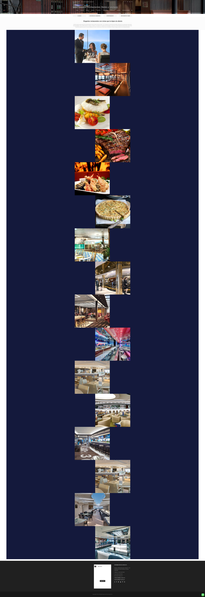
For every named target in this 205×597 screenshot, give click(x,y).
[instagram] (131, 1)
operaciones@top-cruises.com (119, 579)
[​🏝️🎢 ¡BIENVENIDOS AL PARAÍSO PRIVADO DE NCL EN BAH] (102, 574)
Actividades (98, 10)
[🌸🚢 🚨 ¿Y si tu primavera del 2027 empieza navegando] (102, 577)
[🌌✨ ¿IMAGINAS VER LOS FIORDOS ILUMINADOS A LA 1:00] (108, 570)
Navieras (87, 10)
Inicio (77, 10)
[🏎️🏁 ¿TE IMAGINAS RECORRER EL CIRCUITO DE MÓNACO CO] (102, 570)
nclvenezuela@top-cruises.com (88, 1)
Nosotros (82, 10)
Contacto (118, 10)
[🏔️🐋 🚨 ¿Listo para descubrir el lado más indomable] (96, 577)
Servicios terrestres (126, 10)
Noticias (92, 10)
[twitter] (127, 1)
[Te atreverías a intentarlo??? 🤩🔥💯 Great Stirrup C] (96, 570)
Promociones (105, 10)
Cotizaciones (112, 10)
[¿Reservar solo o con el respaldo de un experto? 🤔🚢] (108, 577)
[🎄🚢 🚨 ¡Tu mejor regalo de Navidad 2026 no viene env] (108, 574)
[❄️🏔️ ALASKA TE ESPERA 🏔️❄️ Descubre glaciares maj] (96, 574)
